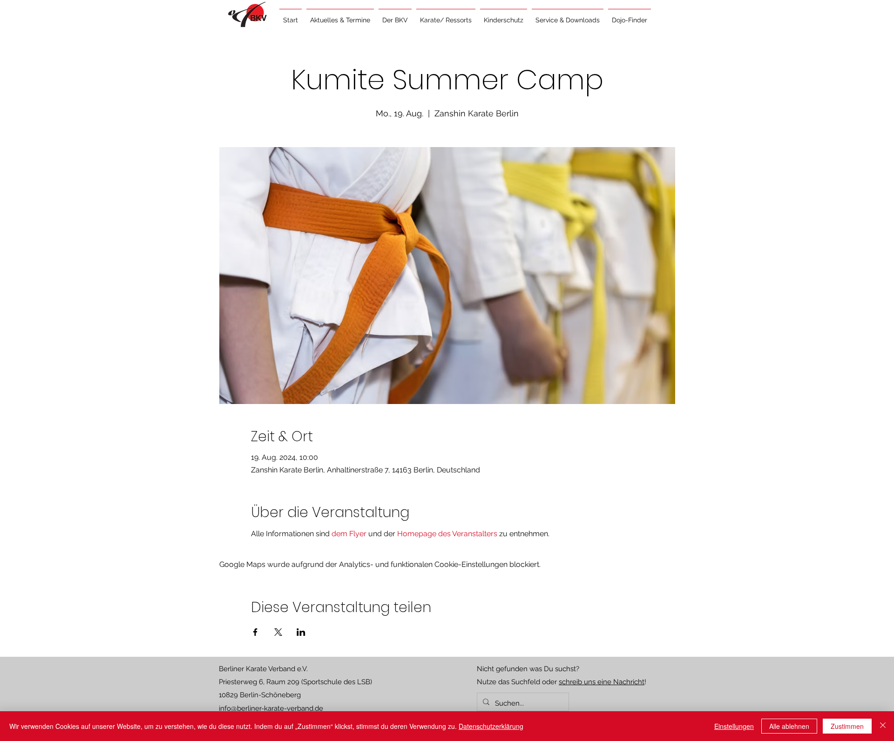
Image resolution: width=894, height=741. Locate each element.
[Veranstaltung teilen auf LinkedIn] (301, 632)
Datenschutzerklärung (491, 726)
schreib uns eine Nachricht (601, 682)
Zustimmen (847, 726)
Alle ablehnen (789, 726)
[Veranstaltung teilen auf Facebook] (255, 632)
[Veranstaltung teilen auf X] (278, 632)
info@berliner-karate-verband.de (271, 708)
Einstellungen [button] (734, 726)
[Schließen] (882, 726)
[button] (340, 16)
